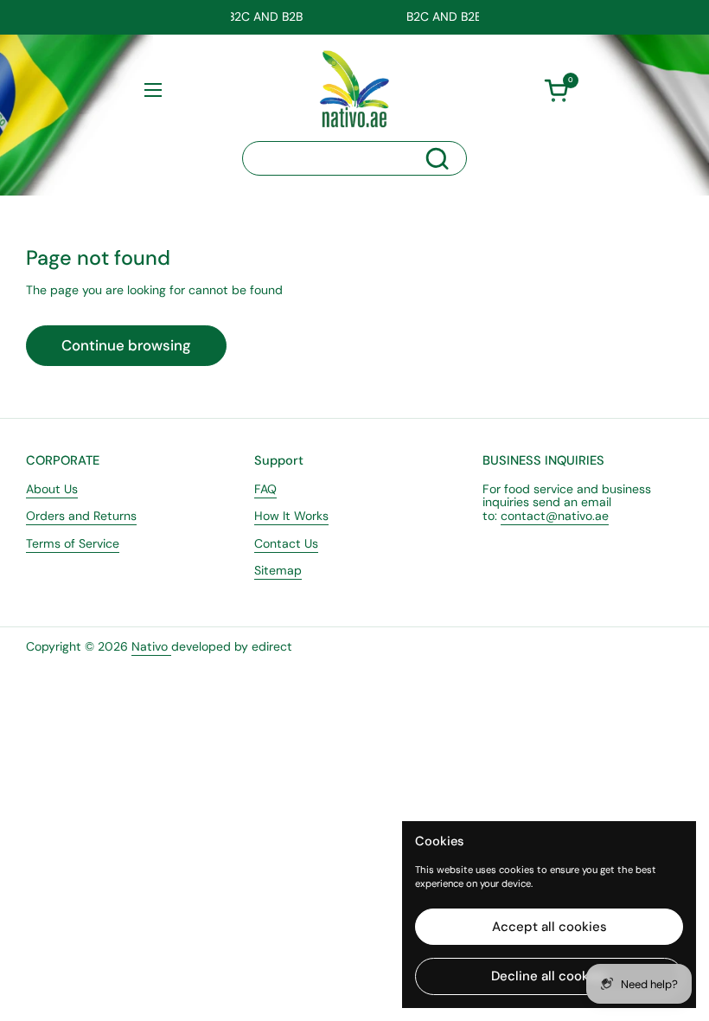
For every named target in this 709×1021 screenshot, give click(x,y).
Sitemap (278, 570)
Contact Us (286, 543)
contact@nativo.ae (555, 515)
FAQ (265, 489)
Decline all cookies (549, 976)
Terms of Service (72, 543)
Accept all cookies (549, 926)
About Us (52, 489)
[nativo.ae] (354, 89)
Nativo (151, 646)
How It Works (291, 515)
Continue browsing (126, 345)
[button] (556, 90)
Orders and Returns (81, 515)
